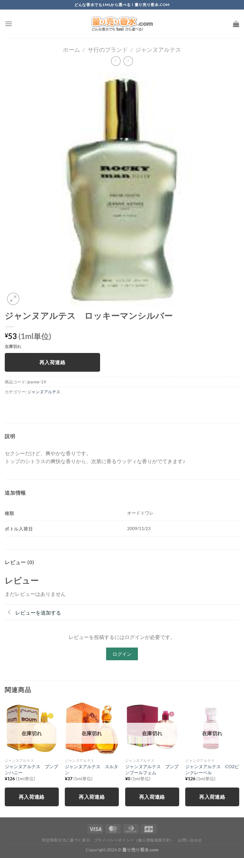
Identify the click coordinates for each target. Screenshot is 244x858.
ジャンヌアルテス (158, 49)
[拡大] (13, 299)
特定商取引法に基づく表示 (66, 840)
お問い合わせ (190, 840)
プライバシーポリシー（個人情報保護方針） (134, 840)
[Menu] (8, 23)
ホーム (71, 49)
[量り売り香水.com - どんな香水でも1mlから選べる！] (122, 23)
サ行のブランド (108, 49)
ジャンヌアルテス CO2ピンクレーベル (212, 769)
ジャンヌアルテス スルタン (91, 769)
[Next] (239, 759)
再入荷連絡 (52, 362)
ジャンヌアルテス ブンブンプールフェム (152, 769)
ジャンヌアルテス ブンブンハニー (31, 769)
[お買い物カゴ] (236, 24)
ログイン (122, 654)
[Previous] (5, 759)
